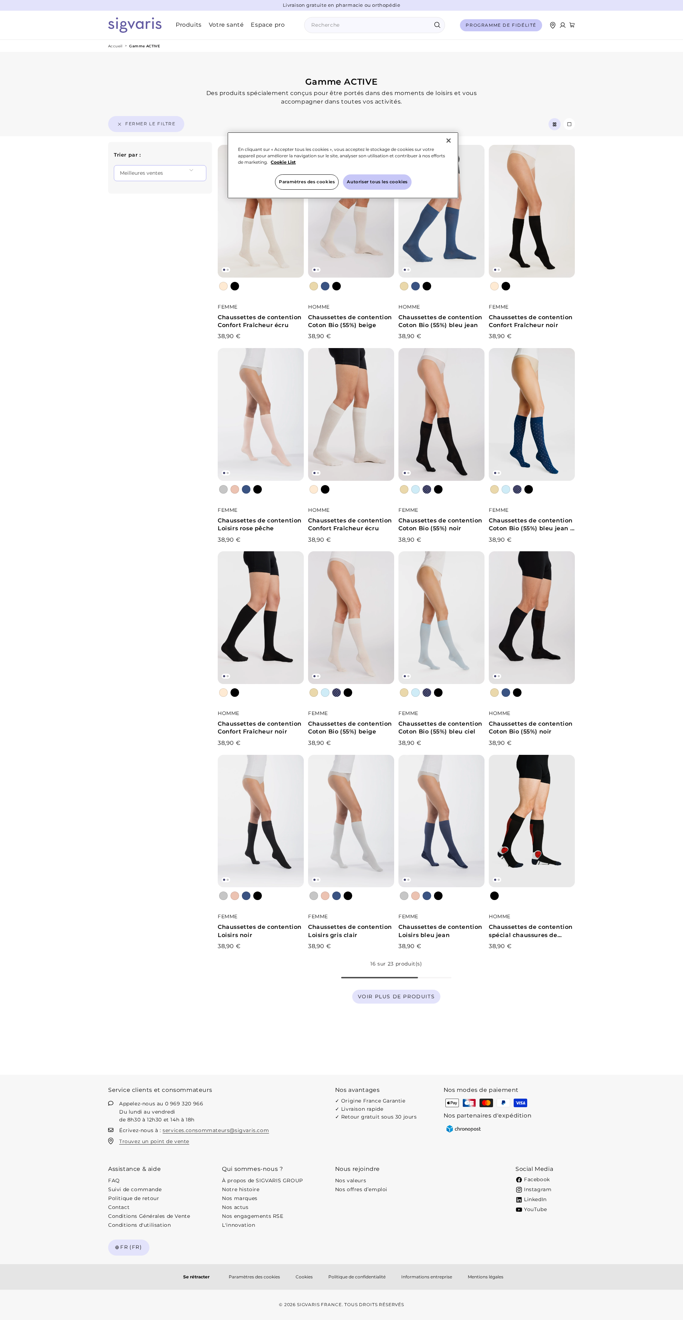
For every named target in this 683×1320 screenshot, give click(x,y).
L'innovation (238, 1225)
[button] (572, 25)
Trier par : (127, 155)
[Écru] (223, 286)
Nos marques (240, 1198)
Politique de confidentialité (357, 1276)
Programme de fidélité (501, 25)
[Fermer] (448, 140)
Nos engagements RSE (252, 1216)
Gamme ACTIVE (144, 46)
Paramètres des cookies (254, 1276)
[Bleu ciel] (415, 489)
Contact (118, 1207)
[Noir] (235, 286)
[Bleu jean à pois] (427, 489)
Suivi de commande (135, 1189)
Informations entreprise (426, 1276)
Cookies (304, 1276)
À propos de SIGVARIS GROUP (262, 1180)
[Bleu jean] (325, 286)
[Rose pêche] (235, 489)
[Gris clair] (223, 489)
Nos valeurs (350, 1180)
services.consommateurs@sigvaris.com (216, 1130)
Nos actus (235, 1207)
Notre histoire (240, 1189)
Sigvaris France (319, 1304)
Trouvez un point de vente (154, 1141)
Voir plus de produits (396, 996)
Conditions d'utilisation (139, 1225)
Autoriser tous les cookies (377, 181)
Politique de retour (133, 1198)
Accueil (115, 46)
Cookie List (283, 162)
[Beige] (313, 286)
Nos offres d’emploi (361, 1189)
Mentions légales (485, 1276)
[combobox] (374, 25)
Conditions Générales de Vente (149, 1216)
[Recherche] (437, 25)
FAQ (114, 1180)
